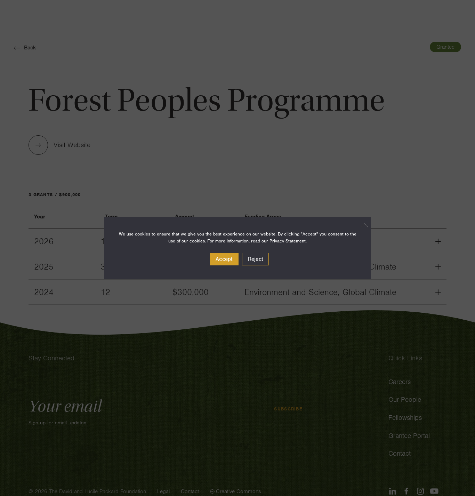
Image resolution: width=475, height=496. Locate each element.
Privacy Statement (287, 241)
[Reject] (362, 225)
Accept (224, 259)
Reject (255, 259)
